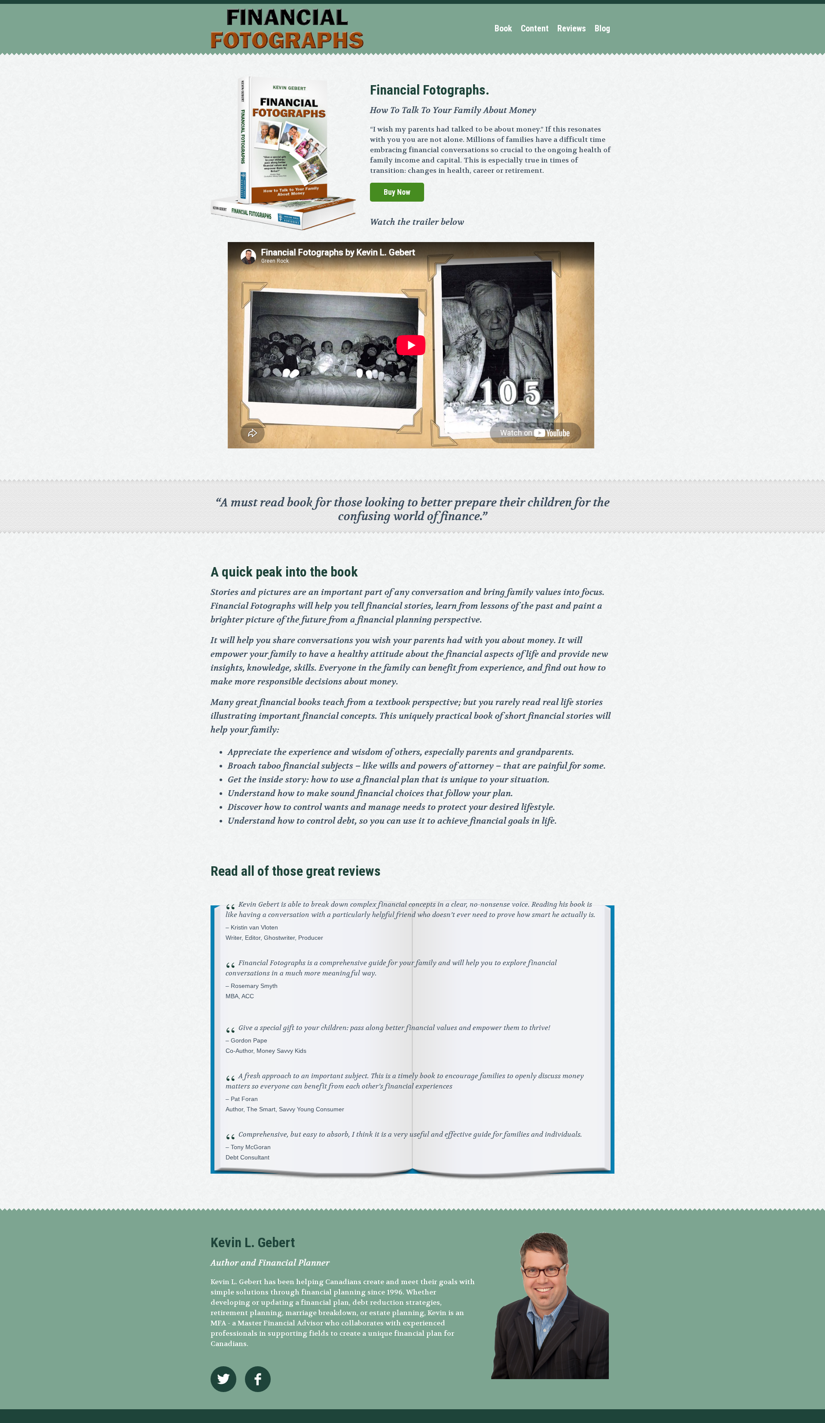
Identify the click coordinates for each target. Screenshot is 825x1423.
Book (503, 28)
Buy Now (397, 191)
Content (535, 28)
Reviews (571, 28)
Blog (602, 28)
